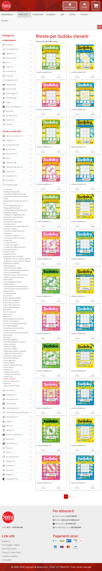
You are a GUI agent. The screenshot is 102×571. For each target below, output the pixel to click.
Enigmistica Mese (9, 254)
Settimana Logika (9, 346)
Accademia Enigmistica (11, 192)
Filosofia (10, 390)
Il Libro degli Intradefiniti (12, 298)
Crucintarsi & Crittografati (12, 222)
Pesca (9, 448)
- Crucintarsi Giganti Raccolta (14, 231)
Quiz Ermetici (8, 335)
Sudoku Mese (8, 367)
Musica (9, 111)
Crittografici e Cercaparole (13, 217)
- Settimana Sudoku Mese (13, 356)
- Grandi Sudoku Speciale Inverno (15, 289)
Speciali (84, 15)
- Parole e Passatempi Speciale (14, 323)
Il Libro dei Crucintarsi (11, 302)
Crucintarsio (7, 233)
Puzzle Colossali (9, 330)
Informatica (11, 98)
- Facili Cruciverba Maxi (11, 272)
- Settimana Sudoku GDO (12, 353)
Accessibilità (7, 560)
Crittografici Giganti (10, 212)
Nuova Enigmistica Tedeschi (13, 319)
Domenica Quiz (9, 252)
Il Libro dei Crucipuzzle (11, 305)
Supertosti (7, 383)
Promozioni (38, 15)
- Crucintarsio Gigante (11, 235)
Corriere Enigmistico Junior (13, 205)
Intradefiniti (7, 309)
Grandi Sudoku (9, 284)
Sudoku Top (7, 376)
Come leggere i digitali (11, 545)
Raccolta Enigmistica (10, 339)
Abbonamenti (7, 15)
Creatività (11, 71)
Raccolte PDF (11, 115)
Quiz (8, 452)
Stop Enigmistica (9, 360)
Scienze (10, 120)
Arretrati (23, 15)
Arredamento (12, 49)
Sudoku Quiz (8, 369)
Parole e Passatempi (11, 321)
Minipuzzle (7, 316)
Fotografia (11, 84)
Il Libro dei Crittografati (11, 300)
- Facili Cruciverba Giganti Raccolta (16, 270)
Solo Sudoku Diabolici (11, 358)
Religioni (10, 461)
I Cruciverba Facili (9, 293)
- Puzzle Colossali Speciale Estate (15, 332)
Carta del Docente (9, 548)
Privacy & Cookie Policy (11, 552)
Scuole (4, 21)
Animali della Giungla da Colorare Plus (15, 202)
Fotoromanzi (12, 399)
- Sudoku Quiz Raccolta (11, 374)
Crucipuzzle (7, 240)
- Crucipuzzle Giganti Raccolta (14, 247)
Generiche (11, 89)
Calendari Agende (14, 167)
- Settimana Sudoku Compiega (14, 351)
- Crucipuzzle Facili (10, 242)
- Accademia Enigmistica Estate (14, 194)
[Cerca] (99, 27)
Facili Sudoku (8, 279)
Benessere (11, 58)
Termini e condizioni (10, 556)
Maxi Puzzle (7, 314)
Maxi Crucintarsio (9, 312)
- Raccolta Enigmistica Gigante (14, 342)
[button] (96, 7)
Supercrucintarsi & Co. (11, 381)
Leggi (9, 102)
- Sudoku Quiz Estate (11, 372)
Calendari (50, 15)
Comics (9, 67)
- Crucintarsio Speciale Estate (14, 238)
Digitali (72, 15)
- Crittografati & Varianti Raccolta (15, 210)
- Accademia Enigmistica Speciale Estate (15, 197)
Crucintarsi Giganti (10, 229)
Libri (62, 15)
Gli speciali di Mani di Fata (17, 412)
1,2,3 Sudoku (8, 189)
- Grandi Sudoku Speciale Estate (15, 286)
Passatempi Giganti (10, 326)
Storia (9, 124)
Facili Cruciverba (9, 266)
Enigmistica (11, 80)
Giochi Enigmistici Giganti (12, 282)
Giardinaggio (12, 93)
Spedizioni (6, 541)
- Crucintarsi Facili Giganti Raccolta (15, 226)
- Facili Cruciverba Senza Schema (15, 275)
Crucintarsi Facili (9, 224)
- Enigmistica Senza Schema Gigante (16, 259)
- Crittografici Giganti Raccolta (14, 215)
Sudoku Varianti (9, 379)
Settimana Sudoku (10, 349)
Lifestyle (10, 430)
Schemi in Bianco (9, 344)
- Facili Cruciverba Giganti (12, 268)
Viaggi (9, 474)
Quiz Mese (7, 337)
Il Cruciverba (7, 296)
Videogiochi (11, 479)
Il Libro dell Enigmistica (11, 307)
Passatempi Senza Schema (13, 328)
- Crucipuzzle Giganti (11, 245)
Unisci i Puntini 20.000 (11, 386)
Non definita (11, 443)
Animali (9, 45)
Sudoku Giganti (9, 362)
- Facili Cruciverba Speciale (13, 277)
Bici (8, 62)
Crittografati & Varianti (11, 208)
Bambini (10, 53)
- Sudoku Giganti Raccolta (12, 365)
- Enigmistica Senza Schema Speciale (17, 261)
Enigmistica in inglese (11, 263)
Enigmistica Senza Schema (13, 256)
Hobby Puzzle (8, 291)
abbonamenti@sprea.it (70, 520)
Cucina (9, 76)
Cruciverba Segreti (10, 249)
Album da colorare (14, 136)
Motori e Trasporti (14, 107)
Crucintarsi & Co (9, 219)
